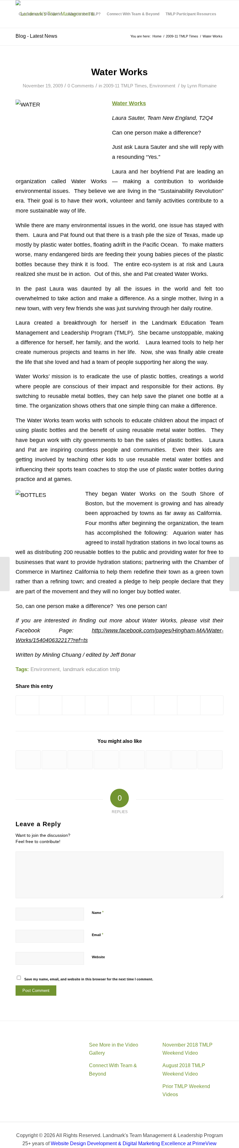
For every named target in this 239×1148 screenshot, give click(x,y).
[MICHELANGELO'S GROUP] (106, 759)
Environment (162, 85)
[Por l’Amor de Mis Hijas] (210, 759)
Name (98, 912)
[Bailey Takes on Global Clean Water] (54, 759)
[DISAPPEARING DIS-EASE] (158, 759)
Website (98, 957)
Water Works (119, 72)
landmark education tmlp (91, 669)
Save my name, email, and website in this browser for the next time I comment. (88, 979)
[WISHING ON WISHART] (80, 759)
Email (97, 934)
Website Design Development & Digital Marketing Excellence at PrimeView (134, 1143)
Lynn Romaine (202, 85)
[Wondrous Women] (132, 759)
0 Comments (81, 85)
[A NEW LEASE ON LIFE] (184, 759)
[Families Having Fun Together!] (28, 759)
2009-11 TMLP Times (125, 85)
